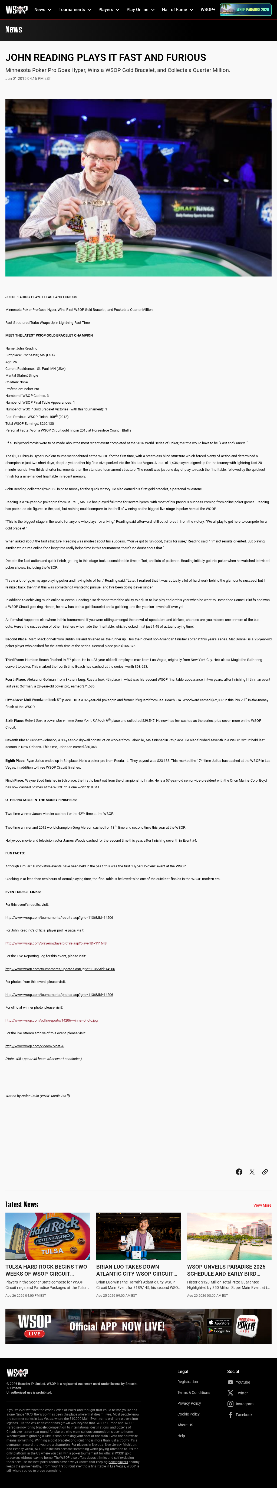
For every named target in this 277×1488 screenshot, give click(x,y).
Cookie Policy (188, 1414)
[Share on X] (252, 1176)
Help (181, 1436)
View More (262, 1205)
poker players (118, 1462)
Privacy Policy (189, 1403)
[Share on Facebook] (239, 1176)
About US (185, 1425)
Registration (187, 1382)
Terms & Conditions (193, 1392)
